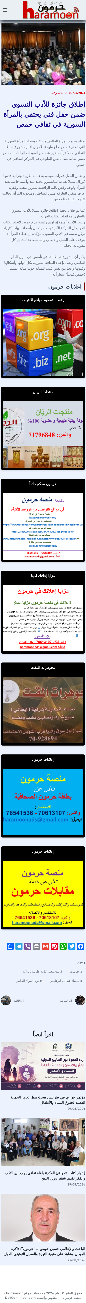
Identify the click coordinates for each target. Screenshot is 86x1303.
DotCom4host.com (20, 1297)
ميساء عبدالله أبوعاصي (66, 981)
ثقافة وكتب (57, 93)
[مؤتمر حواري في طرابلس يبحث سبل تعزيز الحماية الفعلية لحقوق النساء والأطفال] (43, 1066)
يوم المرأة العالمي (28, 981)
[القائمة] (5, 10)
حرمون (76, 971)
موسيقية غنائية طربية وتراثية (42, 971)
